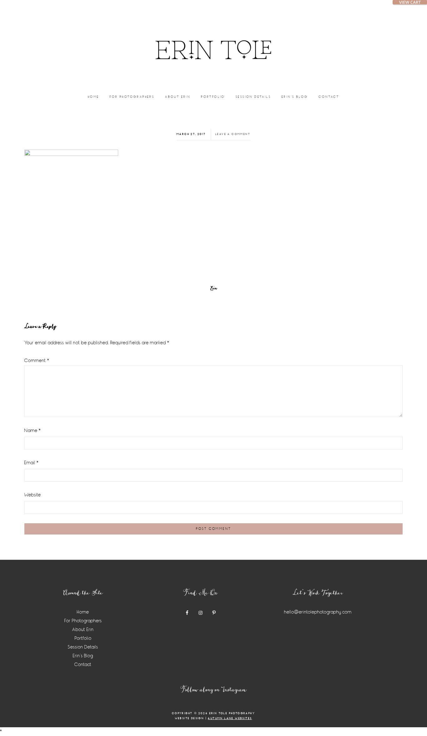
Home (83, 612)
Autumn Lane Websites (230, 718)
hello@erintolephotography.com (318, 612)
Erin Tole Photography (213, 42)
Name (32, 431)
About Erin (83, 630)
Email (31, 463)
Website (32, 495)
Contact (83, 665)
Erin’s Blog (83, 656)
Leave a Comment (232, 134)
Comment (36, 361)
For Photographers (83, 621)
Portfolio (83, 638)
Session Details (83, 647)
